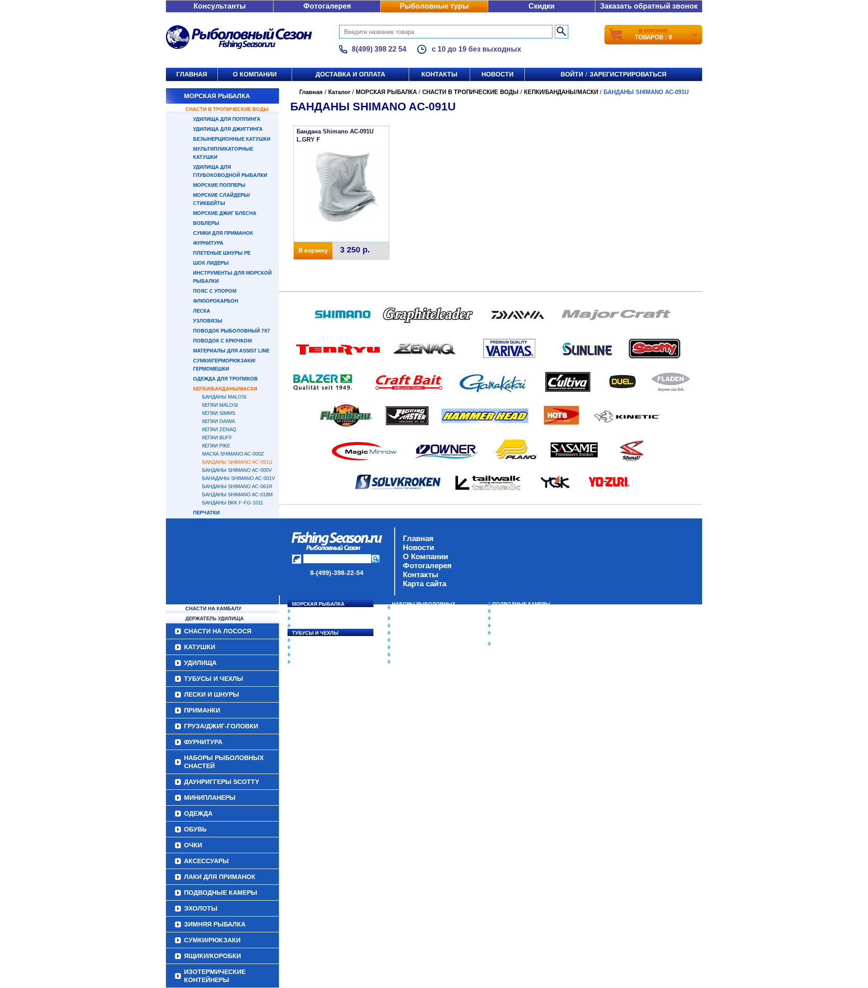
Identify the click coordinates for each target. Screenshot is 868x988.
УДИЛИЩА (305, 625)
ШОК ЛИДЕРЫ (211, 263)
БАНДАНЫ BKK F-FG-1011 (232, 502)
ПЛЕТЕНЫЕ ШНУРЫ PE (221, 253)
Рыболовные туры (434, 6)
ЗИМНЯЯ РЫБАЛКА (516, 618)
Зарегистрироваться (628, 74)
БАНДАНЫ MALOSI (224, 396)
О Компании (425, 556)
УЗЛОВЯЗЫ (207, 320)
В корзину (313, 250)
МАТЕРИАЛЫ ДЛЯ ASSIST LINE (231, 350)
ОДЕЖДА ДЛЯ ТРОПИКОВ (225, 378)
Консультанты (219, 6)
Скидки (541, 6)
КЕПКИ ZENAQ (219, 429)
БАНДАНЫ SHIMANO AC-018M (237, 494)
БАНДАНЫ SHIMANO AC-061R (237, 486)
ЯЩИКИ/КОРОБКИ (515, 633)
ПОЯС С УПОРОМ (214, 291)
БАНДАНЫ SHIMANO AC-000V (237, 470)
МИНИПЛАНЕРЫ (412, 625)
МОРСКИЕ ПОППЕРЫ (219, 185)
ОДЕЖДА (403, 633)
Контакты (439, 74)
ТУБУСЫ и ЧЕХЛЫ (315, 633)
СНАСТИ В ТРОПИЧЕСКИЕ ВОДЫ (227, 109)
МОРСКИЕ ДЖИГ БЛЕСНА (224, 213)
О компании (255, 74)
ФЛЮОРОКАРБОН (215, 301)
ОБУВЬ (401, 640)
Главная (191, 74)
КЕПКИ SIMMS (218, 413)
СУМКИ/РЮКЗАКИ (514, 625)
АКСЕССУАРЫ (409, 654)
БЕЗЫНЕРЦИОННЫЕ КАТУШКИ (231, 139)
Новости (497, 74)
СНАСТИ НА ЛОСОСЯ (319, 611)
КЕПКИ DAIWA (218, 421)
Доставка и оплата (350, 74)
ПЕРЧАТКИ (206, 512)
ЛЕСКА (201, 311)
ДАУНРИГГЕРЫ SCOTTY (421, 618)
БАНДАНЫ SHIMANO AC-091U (237, 462)
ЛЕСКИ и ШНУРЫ (313, 640)
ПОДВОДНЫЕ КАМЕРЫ (521, 604)
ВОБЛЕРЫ (206, 223)
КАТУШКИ (304, 618)
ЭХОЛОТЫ (505, 611)
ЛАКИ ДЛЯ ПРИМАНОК (420, 662)
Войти (572, 74)
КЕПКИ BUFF (217, 437)
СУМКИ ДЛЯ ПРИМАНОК (223, 233)
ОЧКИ (399, 647)
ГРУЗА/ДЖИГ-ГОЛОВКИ (321, 654)
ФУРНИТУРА (208, 243)
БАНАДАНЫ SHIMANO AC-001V (238, 478)
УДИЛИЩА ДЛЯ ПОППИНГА (226, 119)
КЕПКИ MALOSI (220, 405)
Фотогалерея (327, 6)
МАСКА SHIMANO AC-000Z (233, 453)
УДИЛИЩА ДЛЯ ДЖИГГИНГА (228, 129)
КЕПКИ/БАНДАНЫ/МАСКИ (225, 388)
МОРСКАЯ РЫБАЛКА (217, 96)
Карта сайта (424, 584)
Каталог (339, 92)
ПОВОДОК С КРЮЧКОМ (222, 340)
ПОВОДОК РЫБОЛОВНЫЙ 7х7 (231, 330)
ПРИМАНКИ (306, 647)
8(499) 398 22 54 (379, 49)
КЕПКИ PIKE (216, 445)
